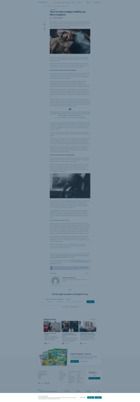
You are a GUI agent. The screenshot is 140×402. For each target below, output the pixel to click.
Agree (98, 397)
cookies (43, 397)
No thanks (91, 397)
